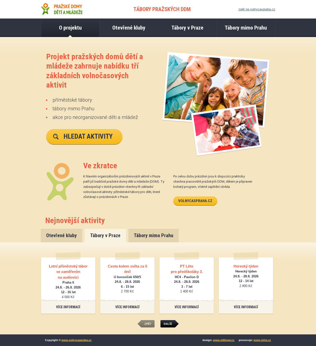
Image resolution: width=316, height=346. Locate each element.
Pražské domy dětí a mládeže (62, 9)
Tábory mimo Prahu (153, 235)
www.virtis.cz (262, 340)
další (168, 323)
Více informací (68, 307)
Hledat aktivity (88, 136)
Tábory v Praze (105, 235)
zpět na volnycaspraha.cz (256, 9)
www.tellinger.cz (224, 340)
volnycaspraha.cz (195, 201)
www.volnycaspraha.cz (76, 340)
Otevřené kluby (61, 235)
